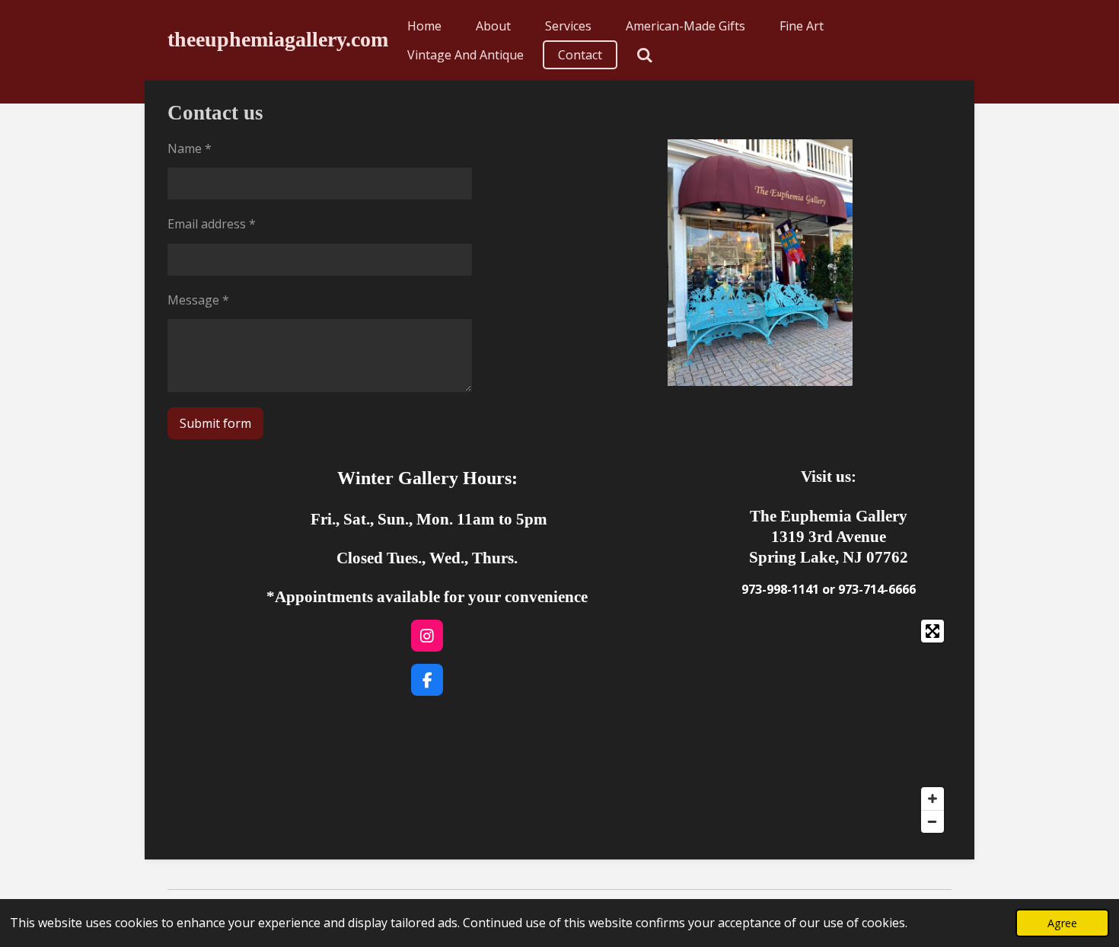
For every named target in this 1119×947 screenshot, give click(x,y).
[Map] (829, 726)
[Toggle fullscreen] (932, 631)
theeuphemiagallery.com (277, 39)
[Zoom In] (932, 798)
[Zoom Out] (932, 821)
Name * (189, 148)
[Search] (644, 54)
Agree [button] (1062, 923)
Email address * (211, 223)
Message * (198, 300)
